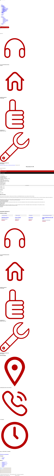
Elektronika (4, 7)
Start (2, 16)
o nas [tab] (1, 186)
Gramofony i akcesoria (5, 8)
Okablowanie (4, 21)
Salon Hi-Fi (2, 5)
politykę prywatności (12, 475)
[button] (27, 25)
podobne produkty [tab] (2, 188)
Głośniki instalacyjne (5, 19)
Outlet (3, 10)
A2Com (20, 475)
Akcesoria (4, 6)
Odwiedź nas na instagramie (4, 454)
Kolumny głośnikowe (5, 9)
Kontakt (2, 12)
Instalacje (2, 14)
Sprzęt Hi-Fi (2, 17)
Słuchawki (4, 11)
